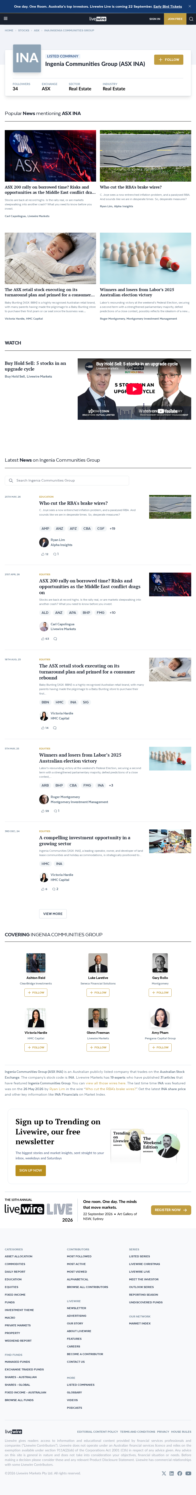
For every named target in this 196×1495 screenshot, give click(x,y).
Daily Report (15, 1271)
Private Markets (18, 1325)
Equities (44, 574)
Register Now (168, 1210)
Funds (10, 1302)
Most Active (76, 1264)
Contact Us (76, 1361)
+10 (112, 613)
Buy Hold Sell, (15, 376)
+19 (112, 529)
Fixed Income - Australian (25, 1392)
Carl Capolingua (62, 624)
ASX (36, 30)
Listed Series (139, 1256)
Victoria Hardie (62, 713)
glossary (74, 1392)
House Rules (181, 1431)
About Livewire (79, 1331)
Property (12, 1333)
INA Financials (66, 1094)
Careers (73, 1346)
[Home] (98, 19)
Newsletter (76, 1308)
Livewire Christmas (144, 1264)
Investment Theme (19, 1310)
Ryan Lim (58, 540)
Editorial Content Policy (97, 1431)
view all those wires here (105, 1083)
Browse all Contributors (87, 1287)
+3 (111, 785)
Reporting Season (143, 1294)
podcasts (74, 1407)
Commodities (15, 1264)
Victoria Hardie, (15, 318)
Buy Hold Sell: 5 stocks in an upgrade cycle (35, 366)
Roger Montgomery (65, 797)
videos (72, 1400)
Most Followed (79, 1256)
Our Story (75, 1323)
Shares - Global (17, 1384)
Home (9, 30)
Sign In (154, 19)
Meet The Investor (143, 1279)
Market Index (140, 1323)
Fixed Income (15, 1294)
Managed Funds (17, 1361)
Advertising (76, 1315)
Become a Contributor (85, 1354)
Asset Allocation (18, 1256)
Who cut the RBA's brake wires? (110, 1089)
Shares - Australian (21, 1377)
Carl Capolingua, (16, 216)
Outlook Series (141, 1287)
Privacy (163, 1431)
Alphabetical (77, 1279)
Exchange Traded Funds (24, 1369)
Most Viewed (77, 1271)
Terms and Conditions (137, 1431)
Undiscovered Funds (146, 1302)
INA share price (173, 1089)
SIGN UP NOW (30, 1170)
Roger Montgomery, (112, 318)
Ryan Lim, (106, 206)
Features (74, 1338)
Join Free (175, 19)
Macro (10, 1317)
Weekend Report (18, 1340)
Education (46, 496)
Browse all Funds (19, 1400)
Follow (172, 60)
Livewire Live (139, 1271)
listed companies (80, 1384)
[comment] (55, 638)
